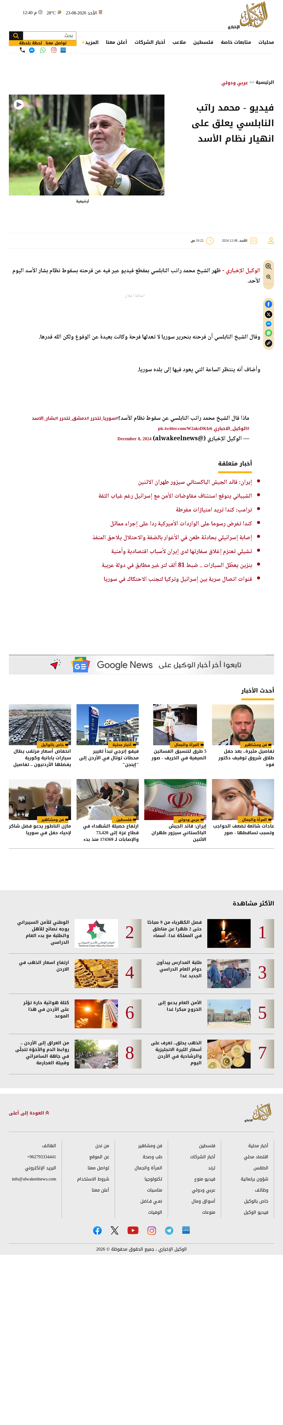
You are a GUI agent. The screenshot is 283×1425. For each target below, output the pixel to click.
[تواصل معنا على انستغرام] (53, 50)
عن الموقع (99, 1156)
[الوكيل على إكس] (115, 1230)
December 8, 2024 (134, 438)
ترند (211, 1168)
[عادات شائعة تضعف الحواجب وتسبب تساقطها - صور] (243, 799)
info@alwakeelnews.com (34, 1179)
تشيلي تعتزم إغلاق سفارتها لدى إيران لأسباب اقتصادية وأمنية (181, 551)
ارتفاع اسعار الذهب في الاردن (44, 966)
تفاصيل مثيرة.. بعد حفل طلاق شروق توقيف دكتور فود (246, 758)
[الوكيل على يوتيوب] (132, 1230)
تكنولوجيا (153, 1179)
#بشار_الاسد (45, 418)
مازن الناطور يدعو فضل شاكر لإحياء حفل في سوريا (40, 830)
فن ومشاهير (256, 744)
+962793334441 (41, 1156)
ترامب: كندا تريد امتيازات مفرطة (214, 510)
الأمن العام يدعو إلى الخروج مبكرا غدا (180, 1006)
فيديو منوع (204, 1179)
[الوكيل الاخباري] (258, 1113)
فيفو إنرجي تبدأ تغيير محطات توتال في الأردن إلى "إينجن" (109, 758)
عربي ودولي (234, 82)
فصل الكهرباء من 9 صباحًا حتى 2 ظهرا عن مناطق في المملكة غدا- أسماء (174, 929)
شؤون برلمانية (254, 1179)
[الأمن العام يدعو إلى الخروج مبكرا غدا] (229, 1013)
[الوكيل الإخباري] (249, 15)
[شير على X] (268, 314)
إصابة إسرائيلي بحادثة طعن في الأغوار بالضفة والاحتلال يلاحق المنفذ (172, 538)
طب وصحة (152, 1156)
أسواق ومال (203, 1201)
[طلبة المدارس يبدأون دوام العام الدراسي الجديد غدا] (229, 973)
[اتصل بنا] (22, 49)
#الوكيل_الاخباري (231, 428)
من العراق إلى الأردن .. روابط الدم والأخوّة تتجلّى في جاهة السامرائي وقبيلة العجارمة (42, 1053)
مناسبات (154, 1190)
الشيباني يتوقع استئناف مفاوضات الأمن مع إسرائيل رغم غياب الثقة (175, 496)
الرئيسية (265, 82)
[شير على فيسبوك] (268, 304)
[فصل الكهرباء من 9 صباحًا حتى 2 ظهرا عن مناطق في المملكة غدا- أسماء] (229, 933)
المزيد (92, 42)
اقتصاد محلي (256, 1156)
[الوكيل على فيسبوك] (97, 1230)
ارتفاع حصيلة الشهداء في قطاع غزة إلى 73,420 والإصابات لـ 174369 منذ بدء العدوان (111, 833)
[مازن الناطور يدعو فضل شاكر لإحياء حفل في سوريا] (40, 799)
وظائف (261, 1190)
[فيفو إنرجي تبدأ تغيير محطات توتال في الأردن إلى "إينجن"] (108, 724)
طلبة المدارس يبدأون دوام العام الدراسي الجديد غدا (179, 969)
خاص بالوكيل (52, 744)
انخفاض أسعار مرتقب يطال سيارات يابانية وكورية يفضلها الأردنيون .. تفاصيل (42, 758)
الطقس (260, 1168)
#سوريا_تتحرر (104, 418)
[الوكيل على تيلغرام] (169, 1230)
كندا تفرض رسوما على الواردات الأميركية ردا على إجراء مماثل (181, 524)
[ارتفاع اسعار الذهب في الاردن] (96, 973)
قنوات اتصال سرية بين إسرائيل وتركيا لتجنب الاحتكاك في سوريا (178, 579)
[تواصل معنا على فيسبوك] (32, 50)
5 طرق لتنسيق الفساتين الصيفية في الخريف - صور (178, 755)
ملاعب (179, 42)
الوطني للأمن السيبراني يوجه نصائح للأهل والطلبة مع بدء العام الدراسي (43, 932)
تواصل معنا (98, 1168)
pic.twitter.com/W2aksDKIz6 (185, 428)
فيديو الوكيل (256, 1212)
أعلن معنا (116, 42)
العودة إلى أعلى (27, 1113)
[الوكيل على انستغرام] (151, 1230)
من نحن (102, 1145)
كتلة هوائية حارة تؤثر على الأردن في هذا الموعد (46, 1009)
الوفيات (155, 1212)
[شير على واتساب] (268, 333)
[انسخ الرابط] (268, 343)
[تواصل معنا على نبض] (63, 50)
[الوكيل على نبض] (186, 1230)
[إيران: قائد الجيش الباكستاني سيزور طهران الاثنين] (175, 799)
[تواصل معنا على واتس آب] (43, 50)
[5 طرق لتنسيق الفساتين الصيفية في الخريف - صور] (175, 724)
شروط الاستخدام (93, 1179)
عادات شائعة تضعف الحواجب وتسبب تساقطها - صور (243, 830)
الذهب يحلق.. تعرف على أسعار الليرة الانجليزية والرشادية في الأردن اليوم (176, 1053)
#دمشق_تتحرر (74, 418)
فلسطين (203, 42)
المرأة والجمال (186, 744)
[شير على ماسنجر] (268, 324)
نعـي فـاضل (151, 1201)
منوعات (208, 1212)
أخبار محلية (122, 744)
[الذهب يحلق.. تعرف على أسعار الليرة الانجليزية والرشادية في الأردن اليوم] (229, 1054)
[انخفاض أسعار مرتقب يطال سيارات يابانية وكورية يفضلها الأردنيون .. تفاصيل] (40, 724)
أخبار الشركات (150, 42)
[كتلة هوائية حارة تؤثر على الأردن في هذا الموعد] (96, 1013)
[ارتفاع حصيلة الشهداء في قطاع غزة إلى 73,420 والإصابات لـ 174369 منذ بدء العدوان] (108, 799)
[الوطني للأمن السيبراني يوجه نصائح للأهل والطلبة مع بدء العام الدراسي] (96, 933)
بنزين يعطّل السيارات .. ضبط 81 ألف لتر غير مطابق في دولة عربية (177, 565)
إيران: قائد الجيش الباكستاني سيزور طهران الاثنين (195, 482)
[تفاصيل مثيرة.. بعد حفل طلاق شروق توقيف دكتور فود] (243, 724)
